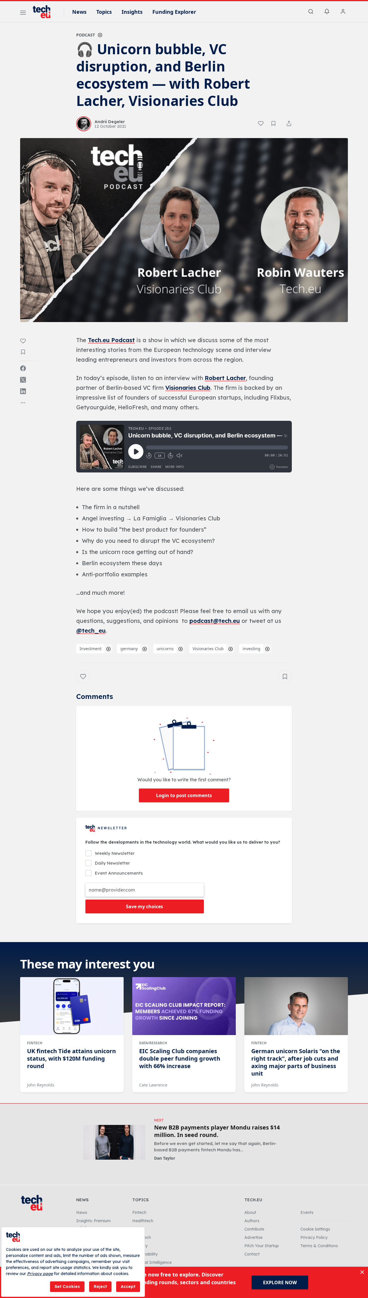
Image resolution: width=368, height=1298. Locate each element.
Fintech (34, 1043)
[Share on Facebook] (23, 368)
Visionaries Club (187, 387)
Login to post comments (184, 795)
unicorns (165, 648)
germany (129, 648)
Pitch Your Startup (261, 1245)
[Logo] (44, 11)
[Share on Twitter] (23, 380)
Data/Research (153, 1043)
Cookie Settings (315, 1229)
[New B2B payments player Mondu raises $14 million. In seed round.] (114, 1142)
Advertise (253, 1237)
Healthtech (142, 1220)
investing (251, 648)
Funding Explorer (174, 11)
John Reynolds (40, 1085)
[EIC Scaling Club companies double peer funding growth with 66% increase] (184, 1006)
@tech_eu (91, 630)
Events (306, 1212)
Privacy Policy (313, 1237)
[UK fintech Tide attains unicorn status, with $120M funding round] (72, 1006)
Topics (104, 11)
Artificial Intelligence (152, 1262)
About (250, 1212)
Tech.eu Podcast (111, 340)
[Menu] (23, 13)
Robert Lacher (225, 377)
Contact (252, 1254)
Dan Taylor (164, 1158)
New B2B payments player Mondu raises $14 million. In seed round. (217, 1131)
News (79, 11)
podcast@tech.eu (214, 620)
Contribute (254, 1229)
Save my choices (144, 906)
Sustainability (145, 1254)
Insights (132, 11)
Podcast (85, 35)
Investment (90, 648)
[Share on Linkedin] (23, 391)
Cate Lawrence (153, 1085)
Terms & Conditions (319, 1245)
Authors (251, 1220)
